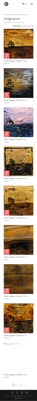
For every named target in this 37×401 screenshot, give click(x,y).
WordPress (18, 398)
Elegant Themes (17, 396)
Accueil (6, 14)
